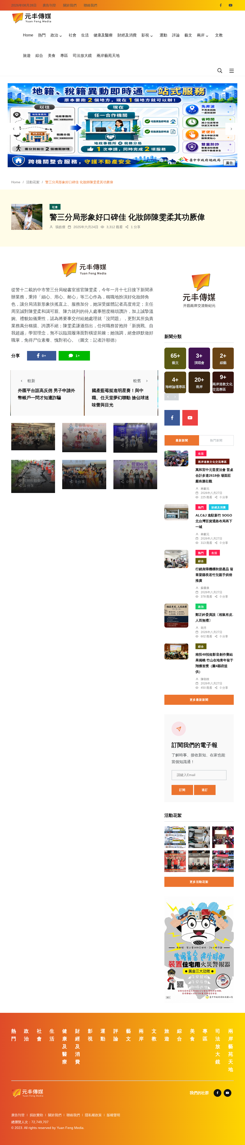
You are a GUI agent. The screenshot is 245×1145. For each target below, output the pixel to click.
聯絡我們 (90, 5)
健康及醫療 (103, 35)
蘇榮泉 (205, 588)
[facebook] (221, 5)
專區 (64, 55)
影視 (145, 35)
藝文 (188, 35)
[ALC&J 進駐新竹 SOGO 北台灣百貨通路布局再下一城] (176, 512)
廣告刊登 (49, 5)
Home (28, 35)
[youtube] (231, 5)
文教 (219, 35)
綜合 (39, 55)
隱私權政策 (93, 1115)
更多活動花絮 (199, 882)
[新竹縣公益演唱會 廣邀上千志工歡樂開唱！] (223, 837)
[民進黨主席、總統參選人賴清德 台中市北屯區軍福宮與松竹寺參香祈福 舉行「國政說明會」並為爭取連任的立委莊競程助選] (175, 861)
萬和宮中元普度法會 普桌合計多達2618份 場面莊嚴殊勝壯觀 (214, 475)
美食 (52, 55)
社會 (72, 35)
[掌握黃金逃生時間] (84, 270)
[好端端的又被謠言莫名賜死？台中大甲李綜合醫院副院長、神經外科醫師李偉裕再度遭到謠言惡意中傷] (199, 837)
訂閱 (182, 790)
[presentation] (14, 129)
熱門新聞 (216, 440)
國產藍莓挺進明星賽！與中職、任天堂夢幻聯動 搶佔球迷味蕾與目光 (120, 397)
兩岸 (201, 35)
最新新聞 (182, 440)
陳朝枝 (205, 679)
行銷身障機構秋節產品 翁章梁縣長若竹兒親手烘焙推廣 (214, 574)
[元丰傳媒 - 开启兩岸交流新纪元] (31, 17)
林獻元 (29, 465)
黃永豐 (80, 461)
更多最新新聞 (199, 699)
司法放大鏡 (82, 55)
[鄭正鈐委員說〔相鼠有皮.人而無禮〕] (176, 616)
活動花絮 (32, 182)
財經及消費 (127, 35)
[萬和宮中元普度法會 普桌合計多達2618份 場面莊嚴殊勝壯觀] (176, 458)
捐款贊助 (36, 1115)
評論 (176, 35)
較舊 (137, 381)
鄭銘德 (80, 425)
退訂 (205, 790)
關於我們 (70, 5)
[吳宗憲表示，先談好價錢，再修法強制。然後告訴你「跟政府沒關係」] (175, 837)
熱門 (42, 35)
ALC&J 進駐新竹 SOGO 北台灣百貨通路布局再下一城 (215, 521)
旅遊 (27, 55)
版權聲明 (113, 1115)
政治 (54, 35)
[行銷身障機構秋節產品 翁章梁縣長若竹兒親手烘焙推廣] (176, 559)
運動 (163, 35)
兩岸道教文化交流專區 (212, 461)
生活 (85, 35)
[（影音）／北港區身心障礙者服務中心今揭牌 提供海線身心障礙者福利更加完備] (223, 861)
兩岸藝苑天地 (108, 55)
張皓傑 (60, 227)
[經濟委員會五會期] (199, 861)
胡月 (203, 627)
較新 (31, 381)
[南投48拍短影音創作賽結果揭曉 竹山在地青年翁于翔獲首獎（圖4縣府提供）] (176, 651)
